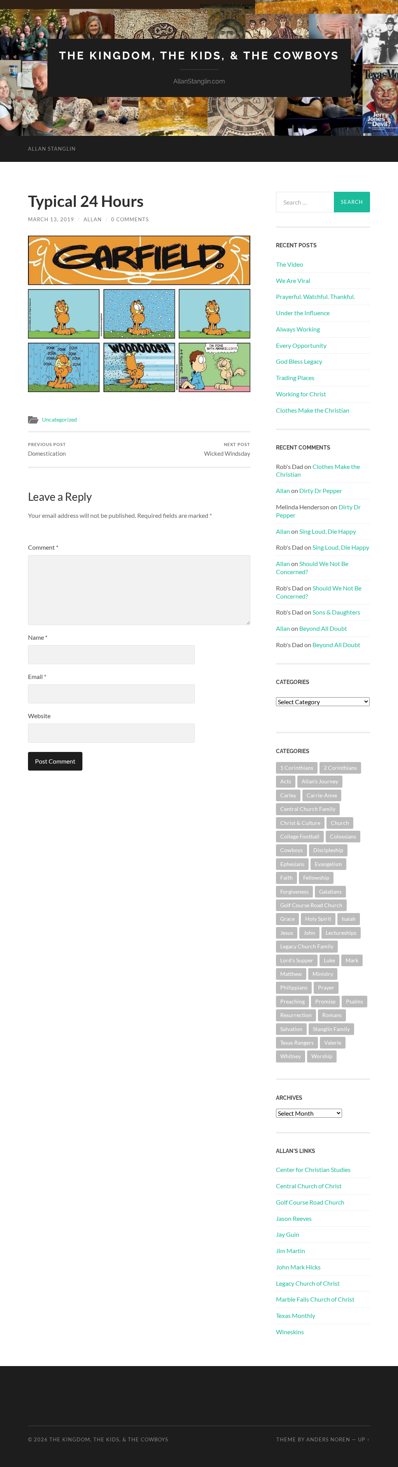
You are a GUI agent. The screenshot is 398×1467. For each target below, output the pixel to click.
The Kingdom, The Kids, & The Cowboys (199, 55)
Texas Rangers (297, 1042)
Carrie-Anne (322, 795)
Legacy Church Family (306, 946)
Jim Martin (290, 1250)
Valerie (332, 1042)
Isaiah (349, 918)
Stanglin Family (331, 1029)
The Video (289, 264)
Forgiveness (294, 891)
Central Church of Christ (309, 1185)
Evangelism (328, 864)
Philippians (293, 987)
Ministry (322, 973)
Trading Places (295, 377)
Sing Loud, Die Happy (327, 531)
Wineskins (290, 1331)
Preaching (292, 1001)
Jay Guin (287, 1234)
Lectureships (341, 932)
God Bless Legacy (299, 361)
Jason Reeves (294, 1218)
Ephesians (292, 864)
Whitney (290, 1056)
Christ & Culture (300, 822)
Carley (288, 795)
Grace (287, 918)
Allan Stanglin (52, 149)
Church (340, 822)
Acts (285, 781)
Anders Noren (328, 1439)
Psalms (354, 1001)
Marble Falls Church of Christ (315, 1299)
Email (37, 676)
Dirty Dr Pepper (320, 490)
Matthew (291, 973)
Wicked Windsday (227, 449)
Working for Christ (301, 394)
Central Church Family (307, 809)
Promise (325, 1001)
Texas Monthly (295, 1315)
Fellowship (316, 877)
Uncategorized (59, 420)
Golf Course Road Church (311, 905)
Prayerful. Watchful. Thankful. (315, 296)
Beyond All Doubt (323, 628)
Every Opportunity (301, 345)
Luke (329, 960)
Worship (321, 1056)
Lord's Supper (296, 960)
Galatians (330, 891)
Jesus (286, 932)
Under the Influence (303, 312)
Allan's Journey (320, 781)
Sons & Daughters (336, 612)
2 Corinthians (340, 767)
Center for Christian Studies (313, 1169)
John (309, 932)
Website (39, 715)
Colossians (343, 836)
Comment (43, 547)
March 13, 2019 (51, 219)
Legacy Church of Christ (308, 1283)
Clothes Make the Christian (312, 410)
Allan (93, 219)
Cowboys (291, 850)
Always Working (298, 329)
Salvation (291, 1029)
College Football (299, 836)
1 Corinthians (296, 767)
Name (37, 637)
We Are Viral (293, 280)
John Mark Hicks (298, 1267)
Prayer (326, 987)
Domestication (47, 449)
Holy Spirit (318, 918)
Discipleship (328, 850)
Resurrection (296, 1015)
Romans (332, 1015)
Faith (286, 877)
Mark (352, 960)
